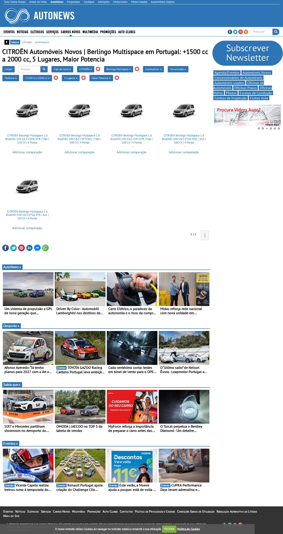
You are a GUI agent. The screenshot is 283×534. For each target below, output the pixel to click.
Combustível (152, 69)
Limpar (8, 69)
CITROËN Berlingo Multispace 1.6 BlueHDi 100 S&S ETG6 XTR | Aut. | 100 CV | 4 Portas (27, 215)
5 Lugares (70, 78)
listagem (27, 42)
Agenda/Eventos (226, 72)
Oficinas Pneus (245, 88)
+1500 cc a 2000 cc (36, 78)
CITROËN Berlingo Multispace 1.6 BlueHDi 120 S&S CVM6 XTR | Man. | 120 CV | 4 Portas (27, 139)
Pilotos (231, 93)
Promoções (108, 32)
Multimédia (90, 32)
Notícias (20, 511)
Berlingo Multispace (117, 69)
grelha (15, 42)
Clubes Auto (259, 98)
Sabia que (10, 384)
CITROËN (84, 69)
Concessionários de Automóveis (238, 77)
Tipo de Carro (61, 69)
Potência (10, 78)
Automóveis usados (229, 82)
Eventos (9, 32)
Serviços (46, 511)
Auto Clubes (110, 511)
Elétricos (33, 511)
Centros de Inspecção (230, 98)
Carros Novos (70, 32)
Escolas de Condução (256, 93)
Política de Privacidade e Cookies (155, 511)
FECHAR (169, 529)
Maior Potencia (100, 78)
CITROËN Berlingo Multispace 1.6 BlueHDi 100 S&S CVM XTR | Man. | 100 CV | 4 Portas (132, 139)
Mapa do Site (11, 516)
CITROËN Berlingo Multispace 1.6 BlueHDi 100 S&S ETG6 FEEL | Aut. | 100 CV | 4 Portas (184, 139)
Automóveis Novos (257, 72)
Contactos (126, 511)
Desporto (10, 325)
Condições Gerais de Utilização (195, 511)
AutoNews (11, 267)
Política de (188, 529)
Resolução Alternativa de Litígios (237, 511)
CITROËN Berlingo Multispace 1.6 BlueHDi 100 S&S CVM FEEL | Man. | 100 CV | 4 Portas (79, 139)
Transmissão (177, 69)
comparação (42, 42)
